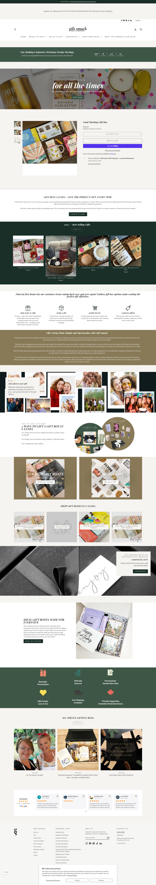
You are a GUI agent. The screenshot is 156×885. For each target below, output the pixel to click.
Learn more (140, 571)
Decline (101, 880)
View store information (94, 164)
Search (35, 852)
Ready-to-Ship (37, 37)
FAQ (34, 835)
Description (112, 134)
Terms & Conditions (38, 841)
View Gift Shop (78, 214)
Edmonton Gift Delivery (62, 841)
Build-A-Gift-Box (53, 439)
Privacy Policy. (72, 875)
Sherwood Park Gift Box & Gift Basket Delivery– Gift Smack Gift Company (68, 850)
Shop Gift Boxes (33, 641)
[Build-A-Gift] (110, 478)
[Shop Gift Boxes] (45, 478)
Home (23, 37)
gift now (77, 97)
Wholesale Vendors (38, 849)
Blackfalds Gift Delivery (62, 835)
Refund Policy (37, 838)
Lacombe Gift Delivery (62, 844)
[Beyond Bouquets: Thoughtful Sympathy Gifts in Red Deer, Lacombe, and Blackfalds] (78, 749)
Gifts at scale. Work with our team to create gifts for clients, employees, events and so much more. (128, 318)
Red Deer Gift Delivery (62, 846)
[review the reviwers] (57, 796)
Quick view (28, 264)
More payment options (112, 150)
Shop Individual (91, 37)
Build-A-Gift (56, 37)
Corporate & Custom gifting (34, 444)
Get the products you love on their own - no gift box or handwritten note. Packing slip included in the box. (94, 318)
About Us (36, 832)
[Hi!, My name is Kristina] (34, 749)
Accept (77, 880)
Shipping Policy (60, 832)
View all (77, 229)
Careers (35, 855)
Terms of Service (38, 844)
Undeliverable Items (61, 857)
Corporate (72, 37)
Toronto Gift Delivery (61, 863)
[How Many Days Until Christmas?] (121, 749)
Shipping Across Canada (62, 854)
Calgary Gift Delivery (61, 838)
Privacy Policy (37, 846)
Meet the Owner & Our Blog (120, 37)
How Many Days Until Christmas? (121, 775)
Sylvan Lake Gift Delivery (62, 860)
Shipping (85, 129)
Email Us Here (121, 832)
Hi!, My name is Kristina (34, 775)
